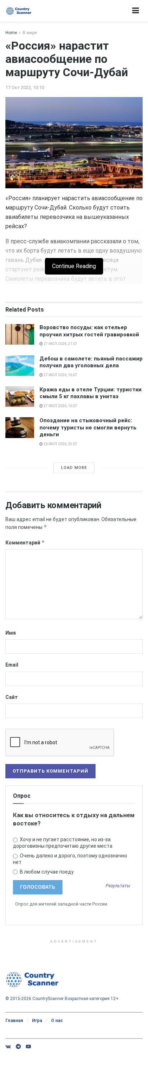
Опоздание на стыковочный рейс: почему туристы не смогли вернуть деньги (88, 427)
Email (11, 665)
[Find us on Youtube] (28, 1046)
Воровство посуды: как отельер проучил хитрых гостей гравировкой (89, 331)
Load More (74, 467)
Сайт (11, 697)
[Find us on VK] (8, 1046)
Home (11, 32)
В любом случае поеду (46, 872)
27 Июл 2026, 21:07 (60, 344)
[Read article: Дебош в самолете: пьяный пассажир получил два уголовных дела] (19, 365)
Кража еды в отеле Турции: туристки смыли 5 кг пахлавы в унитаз (91, 393)
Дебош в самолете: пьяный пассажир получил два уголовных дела (91, 362)
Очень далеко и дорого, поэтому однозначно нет (70, 859)
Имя (10, 633)
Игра (37, 1020)
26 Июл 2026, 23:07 (60, 444)
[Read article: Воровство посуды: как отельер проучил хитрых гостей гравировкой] (19, 334)
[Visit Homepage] (18, 10)
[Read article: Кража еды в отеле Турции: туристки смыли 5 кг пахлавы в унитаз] (19, 396)
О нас (57, 1020)
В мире (30, 32)
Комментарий (25, 542)
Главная (14, 1020)
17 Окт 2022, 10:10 (24, 87)
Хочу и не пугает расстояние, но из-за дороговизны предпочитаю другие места (62, 843)
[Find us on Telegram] (18, 1046)
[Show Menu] (135, 11)
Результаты (118, 886)
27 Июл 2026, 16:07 (60, 375)
